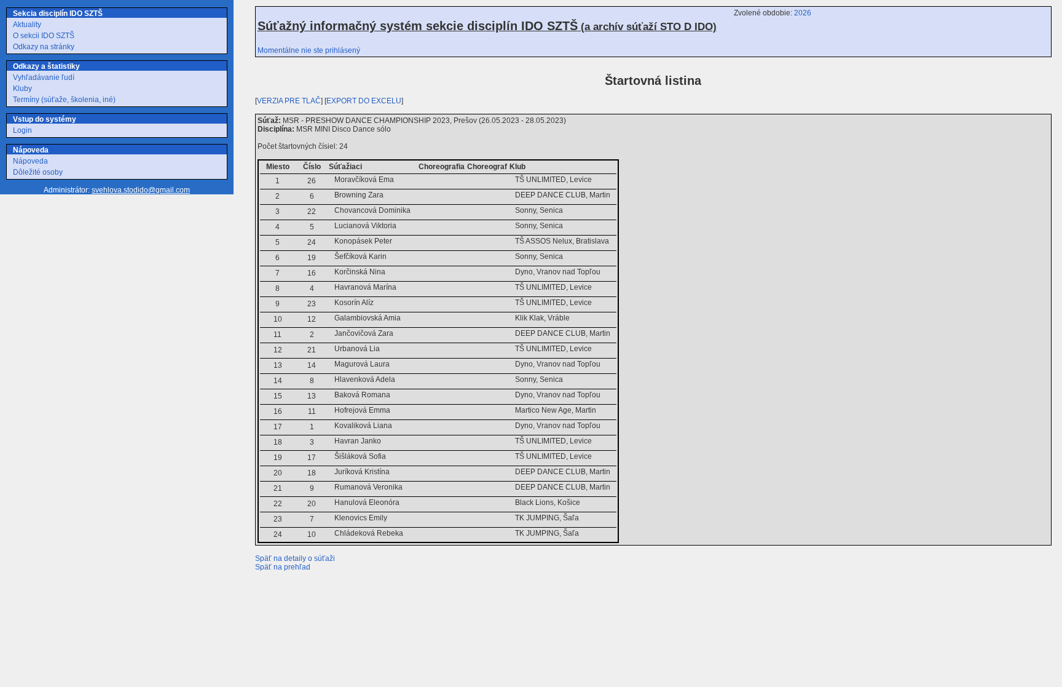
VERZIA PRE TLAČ (289, 101)
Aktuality (27, 24)
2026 (802, 13)
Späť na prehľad (282, 567)
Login (22, 130)
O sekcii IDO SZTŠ (43, 35)
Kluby (22, 88)
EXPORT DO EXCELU (363, 101)
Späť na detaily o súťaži (295, 558)
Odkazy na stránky (43, 46)
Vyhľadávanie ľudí (43, 77)
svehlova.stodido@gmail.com (141, 190)
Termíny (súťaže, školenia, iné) (64, 99)
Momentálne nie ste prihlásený (309, 50)
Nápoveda (30, 161)
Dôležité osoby (38, 172)
